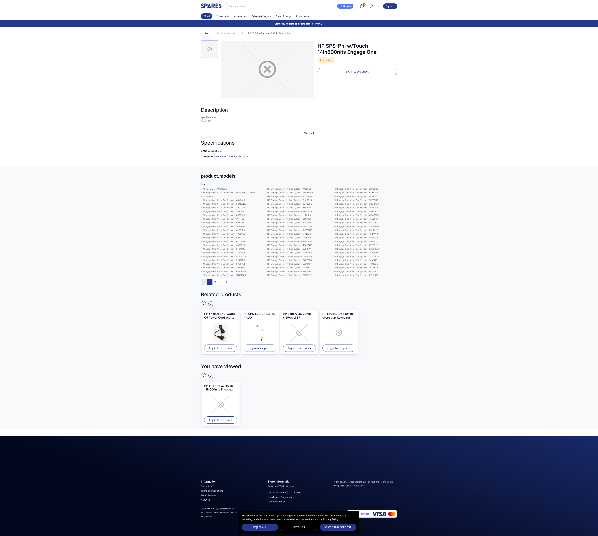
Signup (390, 6)
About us (205, 499)
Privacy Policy (330, 519)
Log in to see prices (357, 71)
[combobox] (289, 6)
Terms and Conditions (212, 490)
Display (243, 156)
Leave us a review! (277, 501)
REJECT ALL (259, 527)
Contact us (206, 486)
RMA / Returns (208, 495)
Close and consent (338, 527)
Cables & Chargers (261, 16)
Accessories (240, 16)
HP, (217, 156)
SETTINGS (299, 527)
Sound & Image (283, 16)
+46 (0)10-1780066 (290, 492)
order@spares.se (284, 497)
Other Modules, (229, 156)
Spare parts (223, 16)
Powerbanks (302, 16)
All (208, 16)
